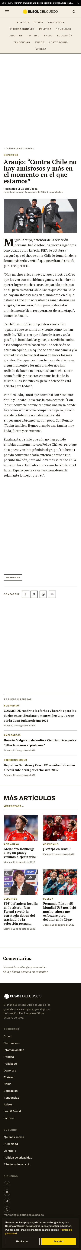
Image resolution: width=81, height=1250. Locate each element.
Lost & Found (58, 42)
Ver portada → (14, 806)
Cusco (38, 22)
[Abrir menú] (7, 12)
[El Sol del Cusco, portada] (40, 12)
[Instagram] (7, 1192)
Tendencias (21, 42)
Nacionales (55, 22)
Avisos (40, 42)
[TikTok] (7, 1201)
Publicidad (11, 1143)
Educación (64, 36)
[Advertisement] (40, 96)
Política (45, 29)
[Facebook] (7, 1184)
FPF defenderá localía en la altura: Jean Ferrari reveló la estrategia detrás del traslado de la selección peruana (21, 914)
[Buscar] (74, 12)
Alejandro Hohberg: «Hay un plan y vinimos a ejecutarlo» (20, 853)
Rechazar (22, 1241)
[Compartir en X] (34, 594)
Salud (48, 36)
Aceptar (58, 1241)
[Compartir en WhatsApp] (43, 594)
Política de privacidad (18, 1157)
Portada (23, 22)
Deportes (15, 36)
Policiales (63, 29)
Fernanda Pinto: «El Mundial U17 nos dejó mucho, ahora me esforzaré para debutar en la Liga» (59, 912)
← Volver (8, 148)
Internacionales (22, 29)
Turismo (33, 36)
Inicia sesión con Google (16, 967)
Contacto (10, 1150)
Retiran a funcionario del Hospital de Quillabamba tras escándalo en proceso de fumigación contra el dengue (45, 3)
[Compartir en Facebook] (25, 594)
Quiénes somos (14, 1137)
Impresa (40, 49)
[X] (7, 1209)
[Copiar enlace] (52, 594)
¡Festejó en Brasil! (57, 849)
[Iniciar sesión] (77, 3)
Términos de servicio (17, 1164)
